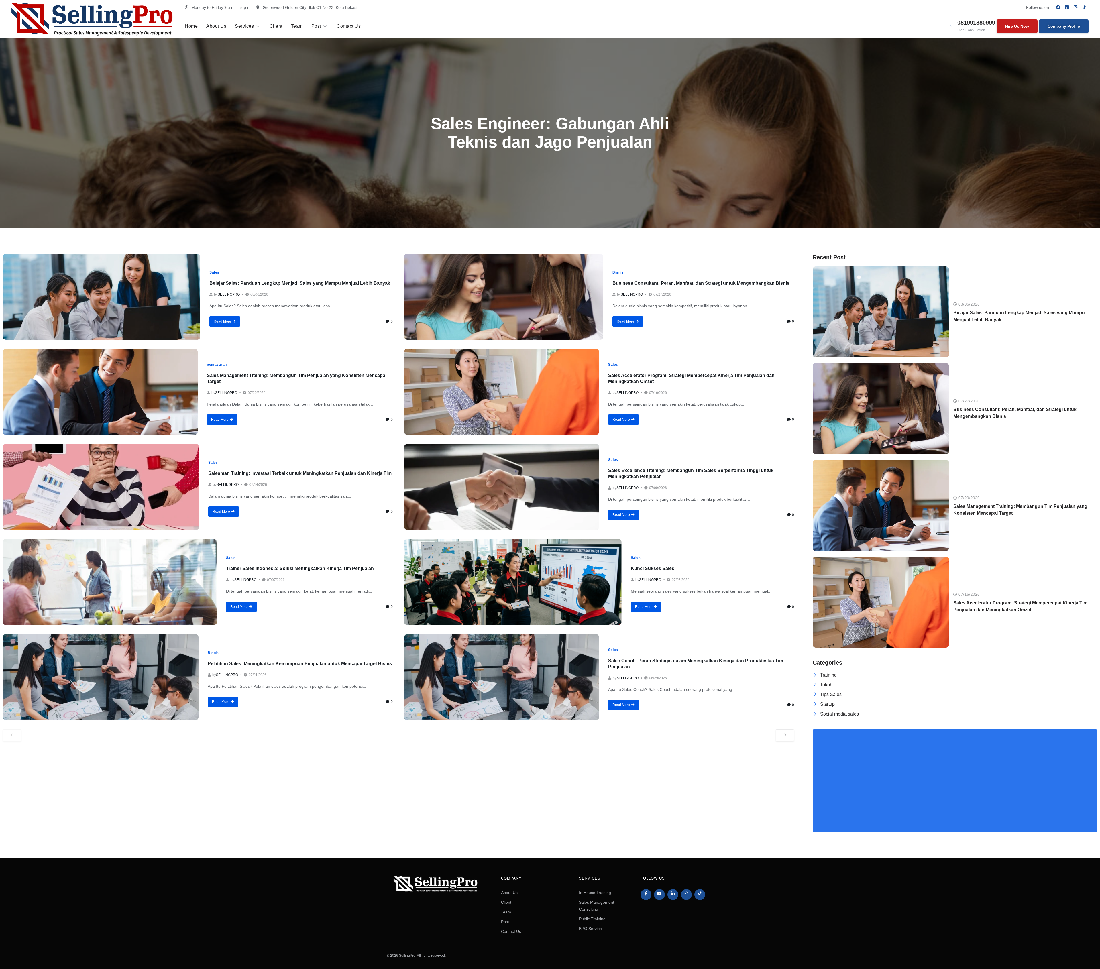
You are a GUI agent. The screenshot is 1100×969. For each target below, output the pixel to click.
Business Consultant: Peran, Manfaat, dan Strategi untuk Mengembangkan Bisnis (700, 283)
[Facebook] (1058, 7)
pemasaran (217, 365)
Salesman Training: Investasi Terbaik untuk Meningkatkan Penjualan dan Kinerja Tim (300, 473)
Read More (222, 321)
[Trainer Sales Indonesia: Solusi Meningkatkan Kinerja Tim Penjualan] (110, 582)
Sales (214, 272)
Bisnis (618, 272)
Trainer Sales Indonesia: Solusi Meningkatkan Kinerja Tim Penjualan (300, 568)
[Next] (785, 735)
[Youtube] (659, 894)
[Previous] (12, 735)
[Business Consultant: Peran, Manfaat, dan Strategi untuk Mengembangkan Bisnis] (504, 297)
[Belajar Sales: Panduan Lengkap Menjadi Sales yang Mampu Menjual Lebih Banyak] (101, 297)
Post (316, 26)
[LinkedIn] (672, 894)
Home (191, 26)
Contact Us (349, 26)
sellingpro (229, 294)
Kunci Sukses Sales (652, 568)
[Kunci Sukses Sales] (513, 582)
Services (244, 26)
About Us (216, 26)
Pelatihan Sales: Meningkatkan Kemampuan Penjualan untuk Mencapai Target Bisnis (300, 663)
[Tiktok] (699, 894)
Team (297, 26)
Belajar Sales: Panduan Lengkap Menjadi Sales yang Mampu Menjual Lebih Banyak (299, 283)
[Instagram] (1075, 7)
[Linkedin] (1067, 7)
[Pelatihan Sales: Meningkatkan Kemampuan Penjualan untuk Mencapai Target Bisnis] (101, 677)
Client (276, 26)
